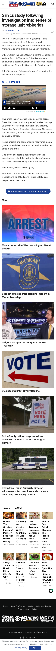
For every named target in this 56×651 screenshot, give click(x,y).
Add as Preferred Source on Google (29, 191)
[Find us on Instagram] (30, 637)
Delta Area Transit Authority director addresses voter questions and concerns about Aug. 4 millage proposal (25, 491)
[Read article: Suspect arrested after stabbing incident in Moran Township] (28, 272)
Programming (23, 609)
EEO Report (42, 632)
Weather (21, 606)
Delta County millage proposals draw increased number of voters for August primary (23, 439)
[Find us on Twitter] (27, 637)
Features (39, 606)
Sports (30, 606)
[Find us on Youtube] (34, 637)
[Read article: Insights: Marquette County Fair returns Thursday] (28, 320)
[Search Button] (52, 4)
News (13, 606)
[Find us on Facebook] (20, 637)
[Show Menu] (3, 4)
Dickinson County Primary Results (20, 391)
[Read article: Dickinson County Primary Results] (28, 369)
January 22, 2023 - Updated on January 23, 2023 (25, 34)
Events (48, 606)
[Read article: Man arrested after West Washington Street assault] (28, 223)
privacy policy (21, 648)
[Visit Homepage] (27, 4)
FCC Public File (31, 632)
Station (34, 609)
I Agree (35, 648)
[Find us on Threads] (23, 637)
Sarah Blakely (12, 31)
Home (5, 606)
